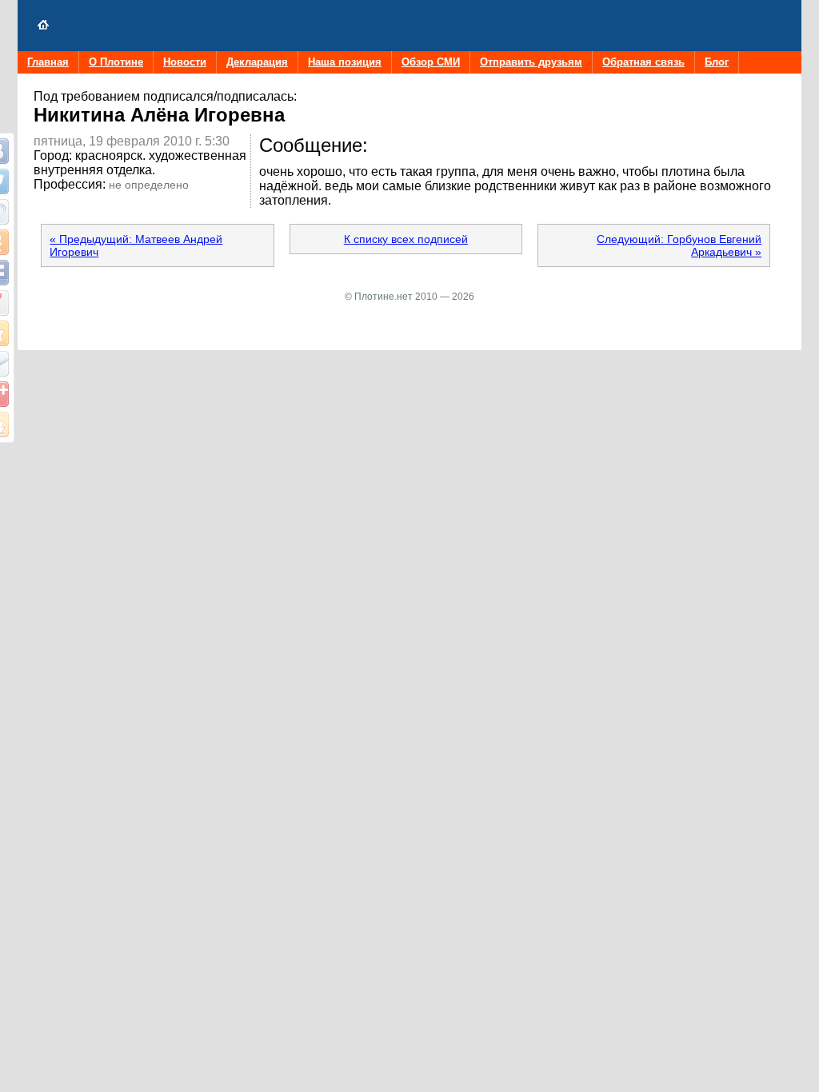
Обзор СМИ (431, 62)
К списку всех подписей (406, 239)
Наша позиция (345, 62)
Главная (48, 62)
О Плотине (116, 62)
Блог (717, 62)
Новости (184, 62)
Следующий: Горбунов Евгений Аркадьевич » (679, 245)
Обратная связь (643, 62)
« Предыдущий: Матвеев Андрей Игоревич (136, 245)
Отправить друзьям (531, 62)
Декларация (257, 62)
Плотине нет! (43, 26)
